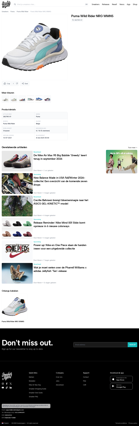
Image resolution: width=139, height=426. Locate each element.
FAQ (84, 381)
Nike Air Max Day (35, 385)
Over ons (59, 377)
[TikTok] (7, 387)
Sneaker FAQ (33, 396)
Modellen (32, 381)
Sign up (132, 345)
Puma (13, 11)
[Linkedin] (11, 387)
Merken (31, 377)
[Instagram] (3, 384)
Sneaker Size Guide (36, 393)
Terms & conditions (121, 423)
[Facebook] (7, 384)
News (122, 4)
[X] (11, 384)
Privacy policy (133, 423)
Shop (135, 4)
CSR (84, 385)
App (128, 4)
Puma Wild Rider (22, 11)
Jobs (57, 381)
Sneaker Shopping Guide (37, 389)
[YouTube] (3, 387)
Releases (105, 4)
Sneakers (95, 4)
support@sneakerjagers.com (15, 410)
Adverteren (60, 385)
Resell (114, 4)
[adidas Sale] (121, 161)
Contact (86, 377)
